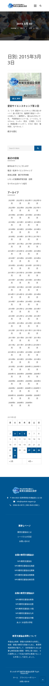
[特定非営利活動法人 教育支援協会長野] (17, 5)
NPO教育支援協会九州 (24, 613)
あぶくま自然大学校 (24, 622)
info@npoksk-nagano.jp (26, 501)
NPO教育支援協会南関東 (24, 575)
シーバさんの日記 (24, 536)
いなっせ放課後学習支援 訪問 (20, 179)
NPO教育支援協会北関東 (24, 570)
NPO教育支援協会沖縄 (24, 618)
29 (39, 450)
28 (34, 450)
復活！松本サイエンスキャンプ (20, 170)
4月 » (30, 461)
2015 (22, 28)
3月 (30, 28)
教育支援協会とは (24, 532)
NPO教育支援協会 (24, 561)
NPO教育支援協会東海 (24, 599)
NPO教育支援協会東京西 (24, 579)
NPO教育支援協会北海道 (24, 566)
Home (13, 28)
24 (15, 450)
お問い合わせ (24, 541)
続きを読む (12, 131)
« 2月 (11, 461)
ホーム (15, 677)
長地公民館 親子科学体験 (18, 175)
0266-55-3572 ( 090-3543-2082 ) (25, 505)
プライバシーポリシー (28, 677)
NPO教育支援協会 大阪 (24, 608)
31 (15, 456)
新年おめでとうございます (18, 166)
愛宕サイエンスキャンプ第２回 (23, 105)
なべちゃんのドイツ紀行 (17, 183)
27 (29, 450)
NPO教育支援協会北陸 (24, 604)
